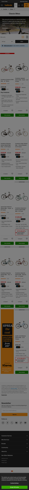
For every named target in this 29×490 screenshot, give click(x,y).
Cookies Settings (14, 483)
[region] (14, 481)
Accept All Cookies (14, 487)
